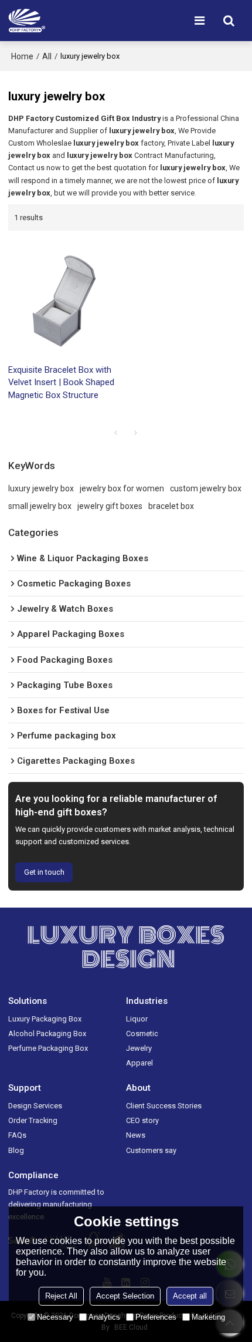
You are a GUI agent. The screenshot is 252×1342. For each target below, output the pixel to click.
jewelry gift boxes (109, 506)
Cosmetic (142, 1033)
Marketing (208, 1317)
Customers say (151, 1150)
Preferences (155, 1317)
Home (22, 56)
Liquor (137, 1018)
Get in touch (44, 872)
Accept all (190, 1296)
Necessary (55, 1317)
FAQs (17, 1135)
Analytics (104, 1317)
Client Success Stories (164, 1105)
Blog (16, 1150)
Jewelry (139, 1048)
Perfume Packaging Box (48, 1048)
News (135, 1135)
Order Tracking (32, 1120)
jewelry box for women (122, 488)
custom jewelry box (205, 488)
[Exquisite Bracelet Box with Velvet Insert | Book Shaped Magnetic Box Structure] (64, 297)
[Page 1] (116, 432)
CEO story (142, 1120)
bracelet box (171, 506)
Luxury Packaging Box (44, 1018)
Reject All (61, 1296)
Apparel (139, 1062)
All (47, 56)
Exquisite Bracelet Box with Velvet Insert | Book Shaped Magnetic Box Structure (61, 382)
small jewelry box (39, 506)
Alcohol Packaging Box (47, 1033)
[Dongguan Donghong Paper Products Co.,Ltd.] (26, 20)
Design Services (35, 1105)
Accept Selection (125, 1296)
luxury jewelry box (41, 488)
